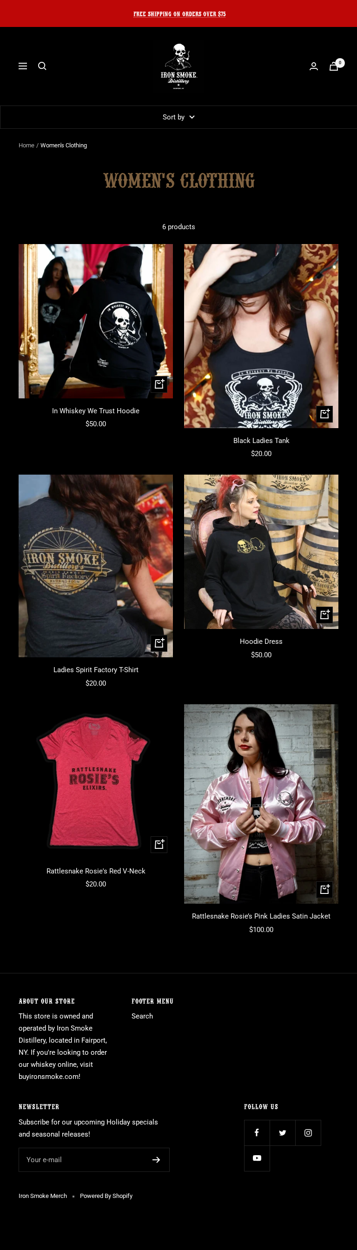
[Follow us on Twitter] (282, 1132)
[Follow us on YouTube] (257, 1158)
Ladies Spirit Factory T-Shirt (96, 670)
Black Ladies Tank (261, 441)
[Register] (156, 1160)
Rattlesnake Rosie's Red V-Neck (95, 871)
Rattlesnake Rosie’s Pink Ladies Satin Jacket (261, 916)
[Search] (42, 66)
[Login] (314, 66)
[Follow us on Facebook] (257, 1132)
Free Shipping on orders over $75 (179, 13)
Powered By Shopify (106, 1195)
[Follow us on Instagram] (308, 1132)
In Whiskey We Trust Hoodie (95, 411)
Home (26, 145)
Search (142, 1016)
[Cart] (333, 66)
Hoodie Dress (261, 641)
